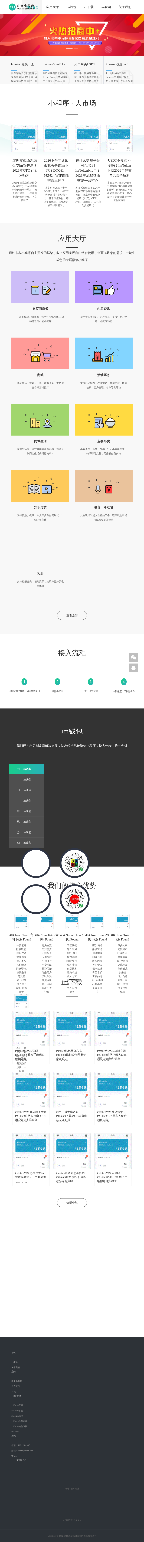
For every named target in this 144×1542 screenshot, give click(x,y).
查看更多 (36, 952)
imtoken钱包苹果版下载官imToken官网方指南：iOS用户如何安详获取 (31, 1113)
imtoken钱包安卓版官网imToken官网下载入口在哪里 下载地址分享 (112, 1052)
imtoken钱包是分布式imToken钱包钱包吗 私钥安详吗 (71, 1052)
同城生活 (40, 441)
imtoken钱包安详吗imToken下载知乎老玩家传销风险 (30, 1052)
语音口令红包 (103, 507)
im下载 (89, 7)
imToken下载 (17, 1410)
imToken (15, 1431)
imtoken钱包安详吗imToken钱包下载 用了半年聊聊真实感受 (112, 1175)
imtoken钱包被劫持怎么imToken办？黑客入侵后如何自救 (112, 1113)
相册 (40, 573)
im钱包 (71, 7)
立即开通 (72, 1318)
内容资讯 (103, 309)
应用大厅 (52, 7)
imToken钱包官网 (19, 1421)
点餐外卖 (103, 441)
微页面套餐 (40, 309)
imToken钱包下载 (19, 1426)
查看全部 (72, 615)
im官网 (106, 7)
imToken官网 (17, 1405)
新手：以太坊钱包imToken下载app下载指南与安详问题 (71, 1113)
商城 (40, 375)
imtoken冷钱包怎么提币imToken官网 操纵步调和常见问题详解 (71, 1175)
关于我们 (125, 7)
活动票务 (103, 375)
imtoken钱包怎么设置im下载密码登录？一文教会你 (31, 1175)
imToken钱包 (17, 1416)
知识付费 (40, 507)
